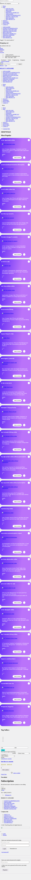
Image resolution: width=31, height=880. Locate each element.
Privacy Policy (6, 23)
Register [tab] (5, 835)
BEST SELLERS (10, 18)
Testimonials (6, 22)
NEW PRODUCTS (10, 19)
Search (1, 64)
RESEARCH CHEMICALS (12, 12)
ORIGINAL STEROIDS (8, 35)
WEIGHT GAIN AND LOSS (10, 29)
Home (4, 6)
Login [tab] (4, 833)
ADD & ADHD (9, 14)
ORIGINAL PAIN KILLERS (10, 31)
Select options (17, 157)
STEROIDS (8, 11)
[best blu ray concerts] (6, 758)
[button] (0, 47)
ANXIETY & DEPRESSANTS (13, 15)
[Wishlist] (24, 157)
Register (5, 870)
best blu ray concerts (7, 761)
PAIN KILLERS (10, 8)
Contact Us (5, 24)
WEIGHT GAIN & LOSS (12, 16)
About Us (5, 20)
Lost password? (5, 852)
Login (4, 848)
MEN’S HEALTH (10, 10)
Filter (3, 750)
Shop (4, 7)
